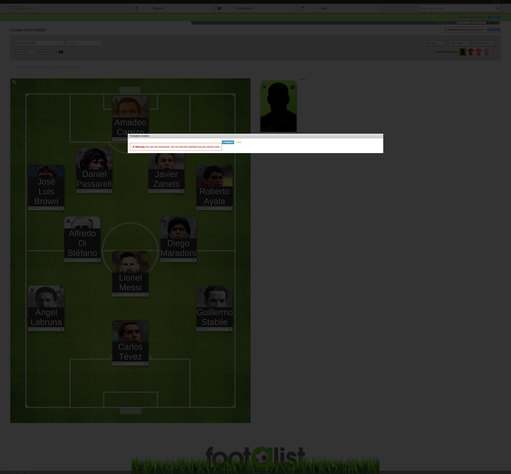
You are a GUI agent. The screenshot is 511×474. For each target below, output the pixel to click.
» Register (228, 142)
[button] (381, 136)
